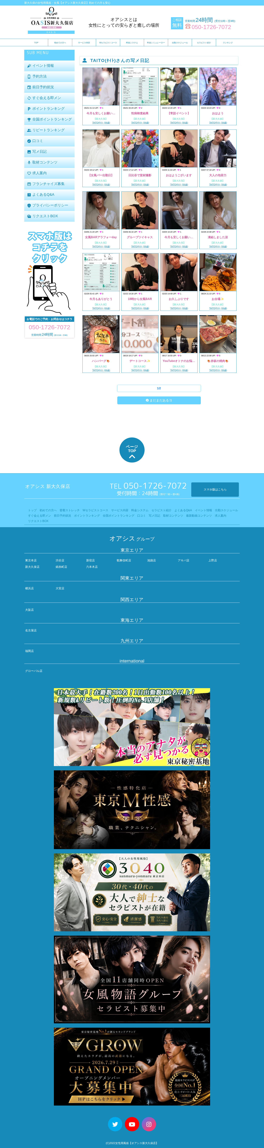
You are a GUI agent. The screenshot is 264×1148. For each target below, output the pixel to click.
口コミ (35, 141)
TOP (36, 43)
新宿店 (90, 560)
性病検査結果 (140, 113)
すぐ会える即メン (44, 98)
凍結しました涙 (218, 237)
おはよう (218, 113)
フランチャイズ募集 (46, 184)
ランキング (228, 43)
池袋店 (151, 560)
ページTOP (132, 448)
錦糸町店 (61, 566)
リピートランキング (46, 130)
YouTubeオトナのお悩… (179, 360)
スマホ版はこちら (215, 489)
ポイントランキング (46, 109)
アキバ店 (183, 560)
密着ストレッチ (70, 510)
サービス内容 (84, 43)
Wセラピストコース (108, 43)
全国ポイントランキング (49, 119)
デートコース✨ (139, 360)
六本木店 (92, 566)
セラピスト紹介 (204, 43)
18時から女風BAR (140, 298)
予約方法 (37, 76)
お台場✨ (218, 298)
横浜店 (29, 588)
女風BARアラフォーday (101, 237)
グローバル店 (33, 670)
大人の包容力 (217, 175)
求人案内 (37, 173)
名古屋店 (31, 630)
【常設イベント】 (178, 113)
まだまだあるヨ (160, 400)
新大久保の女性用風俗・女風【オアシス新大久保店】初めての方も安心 (67, 2)
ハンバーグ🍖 (101, 360)
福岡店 (29, 651)
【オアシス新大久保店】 (143, 1143)
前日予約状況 (40, 87)
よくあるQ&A (40, 194)
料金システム (132, 43)
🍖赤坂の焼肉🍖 (218, 360)
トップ (32, 510)
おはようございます (179, 175)
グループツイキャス (140, 237)
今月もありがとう (100, 298)
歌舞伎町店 (124, 560)
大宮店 (60, 588)
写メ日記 (37, 152)
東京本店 (31, 560)
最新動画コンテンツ (199, 515)
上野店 (212, 560)
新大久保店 (32, 566)
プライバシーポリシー (47, 205)
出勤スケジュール (180, 43)
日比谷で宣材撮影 (139, 175)
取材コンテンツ (42, 162)
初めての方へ (60, 43)
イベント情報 (40, 66)
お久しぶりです (179, 298)
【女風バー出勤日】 (101, 175)
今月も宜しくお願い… (101, 113)
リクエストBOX (42, 216)
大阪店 (29, 609)
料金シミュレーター (156, 43)
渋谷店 (60, 560)
